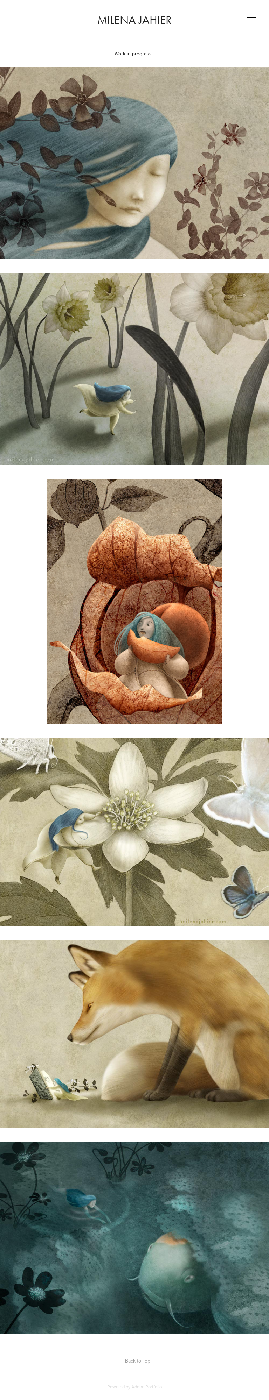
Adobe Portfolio (146, 1387)
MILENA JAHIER (134, 20)
